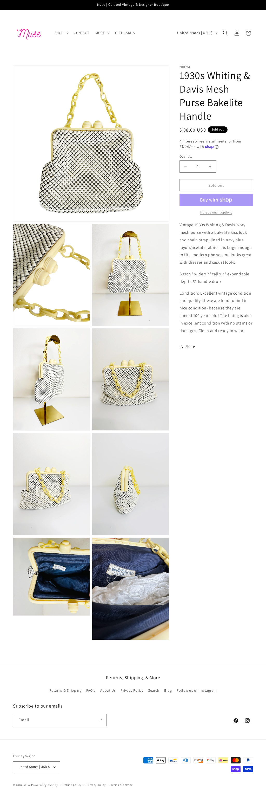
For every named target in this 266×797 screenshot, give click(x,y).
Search (153, 690)
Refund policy (72, 785)
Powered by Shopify (44, 785)
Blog (168, 690)
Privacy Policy (132, 690)
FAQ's (90, 690)
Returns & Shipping (65, 690)
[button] (61, 32)
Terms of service (122, 785)
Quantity (185, 156)
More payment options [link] (216, 212)
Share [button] (190, 346)
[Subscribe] (100, 720)
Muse (27, 785)
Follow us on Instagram (197, 690)
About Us (108, 690)
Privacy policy (96, 785)
